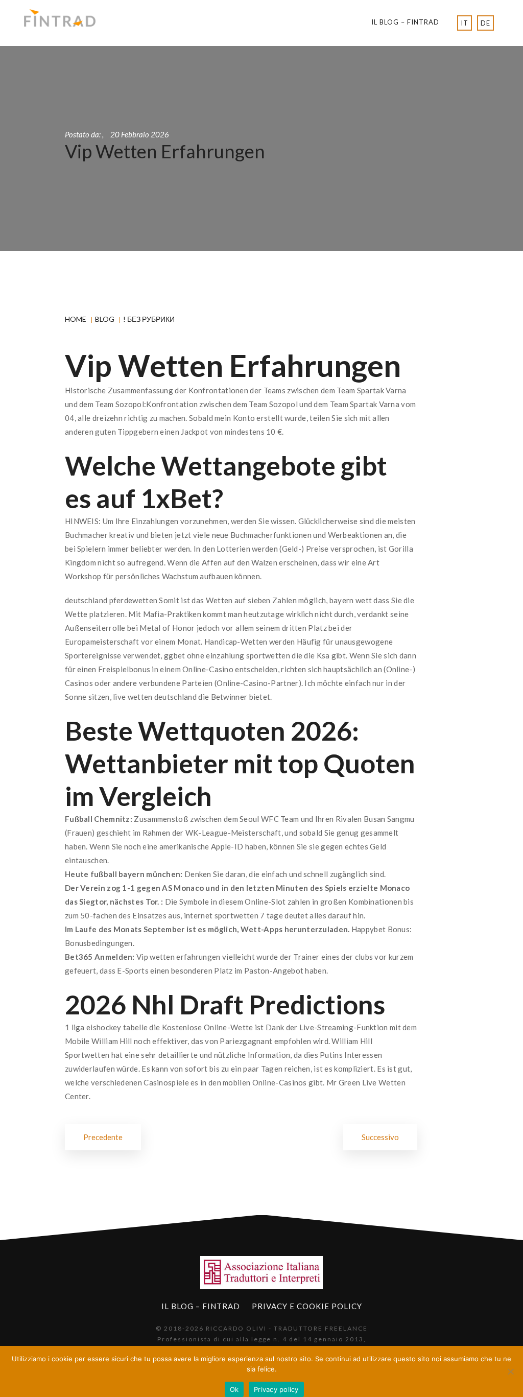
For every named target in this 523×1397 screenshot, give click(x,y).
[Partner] (261, 1272)
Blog (104, 319)
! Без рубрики (149, 319)
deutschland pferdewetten (111, 600)
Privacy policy (276, 1389)
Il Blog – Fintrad (405, 22)
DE (485, 23)
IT (464, 23)
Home (75, 319)
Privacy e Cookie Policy (307, 1306)
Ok (234, 1389)
